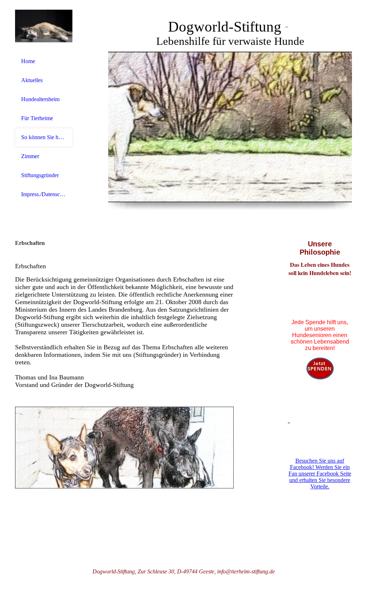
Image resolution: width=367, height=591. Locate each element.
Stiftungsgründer (40, 175)
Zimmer (30, 156)
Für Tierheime (37, 118)
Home (28, 61)
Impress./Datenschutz (43, 194)
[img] (43, 26)
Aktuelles (32, 80)
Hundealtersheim (40, 99)
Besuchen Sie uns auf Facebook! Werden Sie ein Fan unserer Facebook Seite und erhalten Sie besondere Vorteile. (320, 474)
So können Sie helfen (43, 137)
